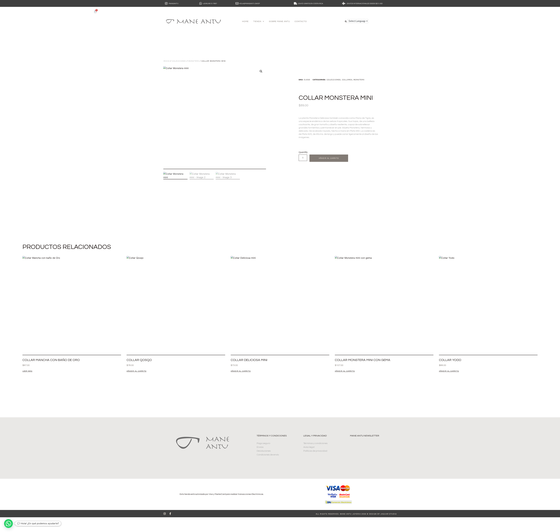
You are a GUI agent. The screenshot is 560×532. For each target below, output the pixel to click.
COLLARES (347, 80)
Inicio (166, 61)
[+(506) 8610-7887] (200, 3)
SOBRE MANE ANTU (279, 21)
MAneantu (173, 4)
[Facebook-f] (170, 513)
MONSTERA (193, 61)
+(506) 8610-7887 (210, 4)
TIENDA (257, 21)
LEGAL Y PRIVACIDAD (315, 436)
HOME (245, 21)
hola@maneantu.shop (249, 4)
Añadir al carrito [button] (137, 371)
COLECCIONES (179, 61)
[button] (345, 21)
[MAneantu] (166, 3)
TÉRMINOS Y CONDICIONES (272, 436)
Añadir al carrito (329, 158)
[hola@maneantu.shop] (237, 3)
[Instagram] (164, 513)
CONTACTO (301, 21)
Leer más (27, 371)
